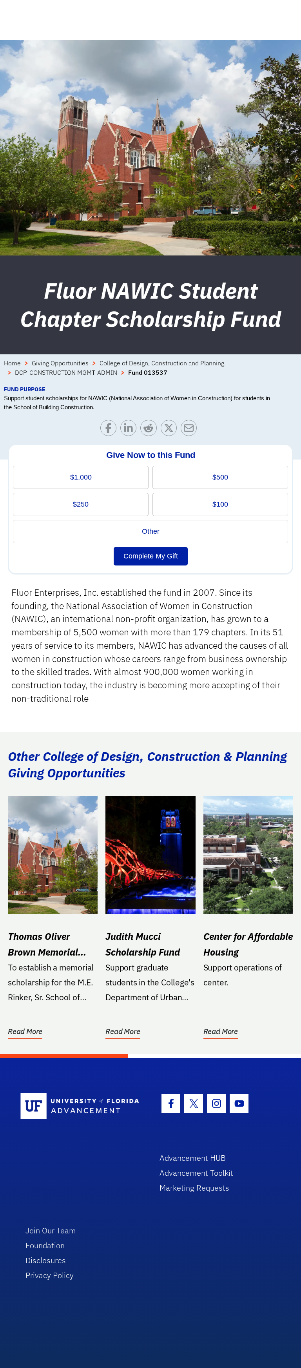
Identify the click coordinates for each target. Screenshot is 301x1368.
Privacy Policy (49, 1275)
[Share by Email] (191, 430)
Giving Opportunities (60, 363)
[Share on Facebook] (110, 430)
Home (12, 363)
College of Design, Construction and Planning (162, 363)
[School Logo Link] (81, 1106)
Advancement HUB (193, 1158)
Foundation (45, 1245)
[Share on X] (171, 430)
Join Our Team (50, 1230)
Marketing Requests (194, 1187)
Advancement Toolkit (196, 1172)
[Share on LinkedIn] (130, 430)
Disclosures (45, 1260)
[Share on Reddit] (150, 430)
